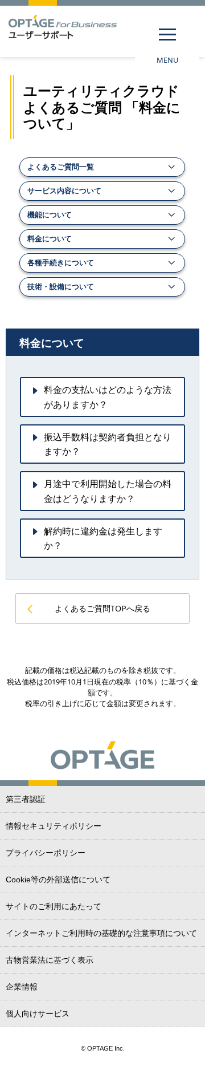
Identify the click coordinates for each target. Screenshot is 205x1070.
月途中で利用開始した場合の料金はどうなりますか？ (107, 491)
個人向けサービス (37, 1013)
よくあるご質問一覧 (60, 166)
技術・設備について (60, 286)
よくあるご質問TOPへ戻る (102, 608)
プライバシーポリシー (45, 852)
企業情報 (22, 986)
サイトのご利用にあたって (53, 906)
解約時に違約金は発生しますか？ (103, 538)
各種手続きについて (60, 262)
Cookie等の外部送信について (58, 879)
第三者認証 (26, 799)
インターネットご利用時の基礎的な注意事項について (101, 933)
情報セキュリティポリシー (53, 825)
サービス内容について (64, 190)
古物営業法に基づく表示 (49, 959)
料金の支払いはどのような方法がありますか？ (107, 397)
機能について (49, 214)
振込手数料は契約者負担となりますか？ (107, 444)
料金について (49, 238)
